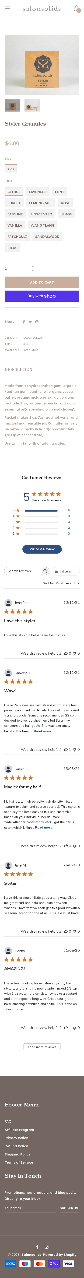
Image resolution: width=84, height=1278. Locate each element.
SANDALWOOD (47, 237)
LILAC (12, 248)
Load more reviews (42, 1047)
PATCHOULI (17, 237)
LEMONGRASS (40, 203)
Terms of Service (19, 1162)
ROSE (65, 203)
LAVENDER (38, 192)
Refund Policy (16, 1146)
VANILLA (14, 225)
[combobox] (61, 583)
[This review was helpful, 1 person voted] (66, 749)
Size (8, 159)
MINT (59, 192)
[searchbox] (22, 571)
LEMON (66, 214)
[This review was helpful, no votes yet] (66, 653)
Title (8, 181)
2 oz (10, 169)
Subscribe (69, 1208)
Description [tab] (18, 370)
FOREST (14, 203)
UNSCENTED (41, 214)
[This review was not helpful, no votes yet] (74, 653)
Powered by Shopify (59, 1255)
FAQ (8, 1121)
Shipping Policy (17, 1154)
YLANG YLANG (42, 225)
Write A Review (42, 549)
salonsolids (31, 1255)
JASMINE (15, 214)
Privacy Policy (16, 1138)
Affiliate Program (19, 1130)
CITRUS (14, 192)
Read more (42, 731)
